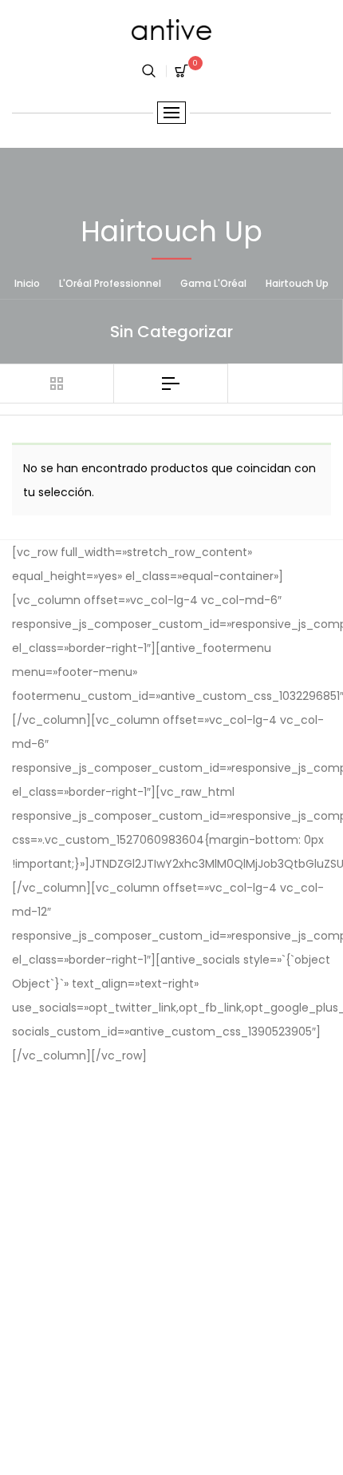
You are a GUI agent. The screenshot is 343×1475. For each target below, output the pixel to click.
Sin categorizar (171, 331)
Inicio (27, 282)
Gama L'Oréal (213, 282)
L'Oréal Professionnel (110, 282)
